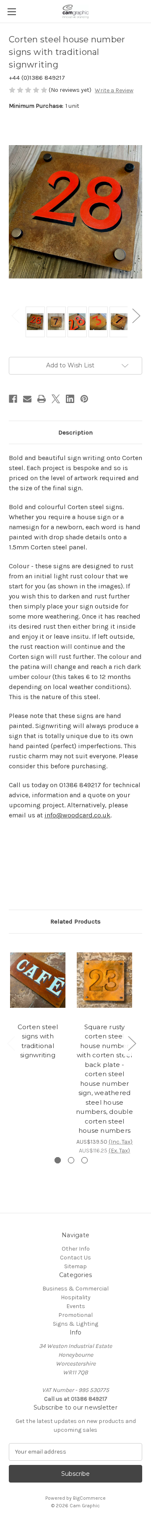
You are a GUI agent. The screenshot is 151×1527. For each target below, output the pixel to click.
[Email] (27, 399)
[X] (56, 399)
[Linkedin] (70, 399)
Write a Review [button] (114, 90)
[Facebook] (13, 399)
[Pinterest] (84, 399)
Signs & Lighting (75, 1323)
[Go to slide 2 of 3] (71, 1160)
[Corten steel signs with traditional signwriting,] (37, 980)
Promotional (75, 1315)
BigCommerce (89, 1498)
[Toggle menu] (11, 11)
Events (75, 1306)
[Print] (41, 399)
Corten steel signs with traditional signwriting (38, 1041)
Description (75, 432)
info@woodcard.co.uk (77, 815)
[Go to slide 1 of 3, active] (58, 1160)
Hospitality (76, 1297)
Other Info (76, 1248)
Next (136, 315)
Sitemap (75, 1266)
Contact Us (75, 1257)
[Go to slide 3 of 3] (84, 1160)
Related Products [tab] (75, 921)
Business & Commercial (75, 1288)
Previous (15, 315)
